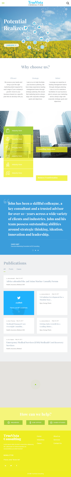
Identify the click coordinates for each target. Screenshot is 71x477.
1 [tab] (50, 185)
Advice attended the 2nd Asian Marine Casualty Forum (32, 281)
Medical (19, 284)
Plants (49, 303)
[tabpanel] (52, 155)
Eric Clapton (11, 339)
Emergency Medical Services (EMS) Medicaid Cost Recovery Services (34, 344)
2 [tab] (53, 185)
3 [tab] (38, 250)
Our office (36, 422)
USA (23, 284)
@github (19, 303)
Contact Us (58, 443)
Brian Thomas (11, 321)
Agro (41, 303)
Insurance (13, 284)
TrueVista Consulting (12, 437)
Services (57, 440)
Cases (19, 269)
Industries (40, 440)
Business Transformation (48, 178)
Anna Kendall (11, 278)
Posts (11, 269)
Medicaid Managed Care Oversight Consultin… (16, 325)
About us (57, 436)
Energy (45, 303)
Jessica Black (44, 294)
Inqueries (15, 422)
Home (39, 436)
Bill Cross (51, 294)
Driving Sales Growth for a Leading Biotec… (50, 325)
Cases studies (59, 422)
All (4, 269)
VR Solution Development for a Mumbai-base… (52, 298)
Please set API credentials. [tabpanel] (19, 308)
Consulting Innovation (46, 149)
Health (8, 284)
